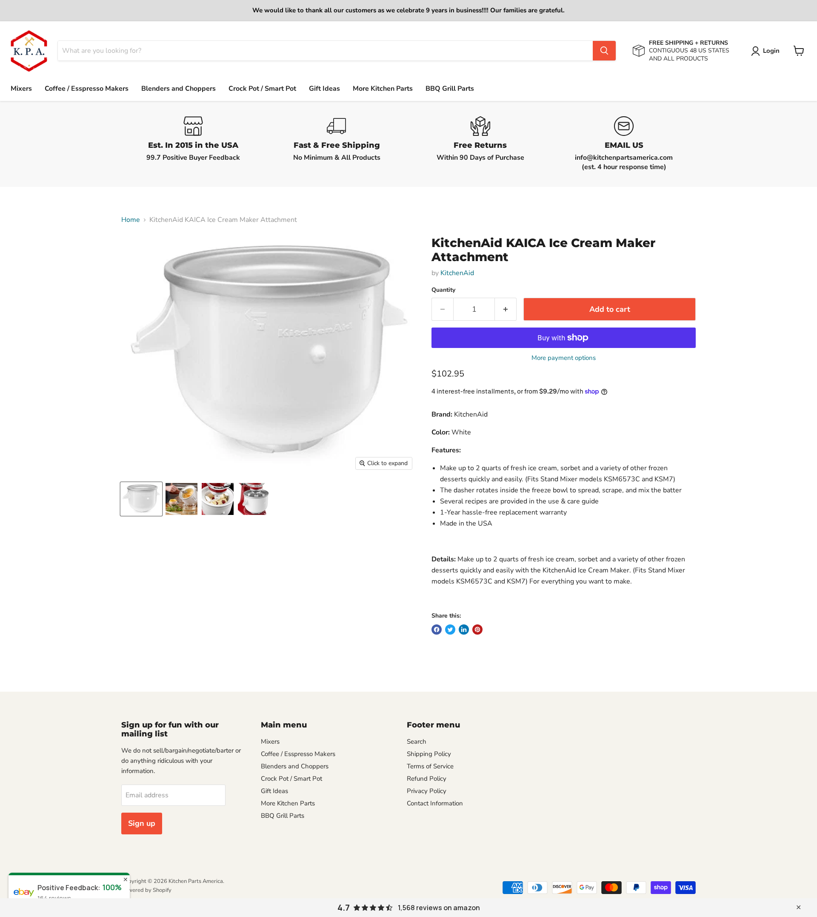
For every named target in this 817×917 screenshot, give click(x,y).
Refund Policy (426, 778)
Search (416, 741)
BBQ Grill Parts (450, 88)
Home (130, 220)
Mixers (21, 88)
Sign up (141, 823)
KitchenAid (457, 273)
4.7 (343, 907)
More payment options (563, 358)
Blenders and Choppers (178, 88)
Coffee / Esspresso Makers (87, 88)
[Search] (604, 50)
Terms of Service (430, 766)
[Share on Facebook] (436, 629)
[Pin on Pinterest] (477, 629)
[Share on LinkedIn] (464, 629)
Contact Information (435, 803)
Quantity (443, 290)
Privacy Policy (426, 791)
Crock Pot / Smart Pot (262, 88)
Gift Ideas (324, 88)
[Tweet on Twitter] (450, 629)
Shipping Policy (429, 754)
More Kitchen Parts (383, 88)
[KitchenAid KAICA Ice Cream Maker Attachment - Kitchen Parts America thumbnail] (141, 499)
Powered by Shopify (146, 890)
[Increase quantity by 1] (506, 309)
